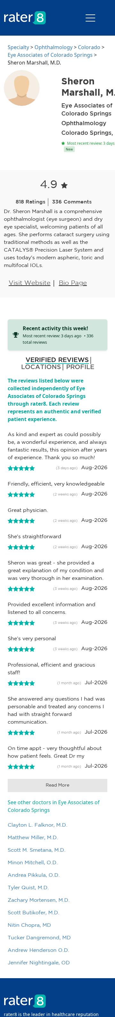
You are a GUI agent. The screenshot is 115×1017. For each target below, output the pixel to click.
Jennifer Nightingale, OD (39, 963)
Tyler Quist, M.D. (28, 887)
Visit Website (29, 283)
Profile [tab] (80, 367)
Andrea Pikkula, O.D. (34, 875)
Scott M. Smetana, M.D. (36, 850)
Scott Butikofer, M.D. (33, 912)
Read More (57, 785)
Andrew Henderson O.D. (38, 950)
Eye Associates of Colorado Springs (50, 54)
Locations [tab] (41, 367)
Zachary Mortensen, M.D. (39, 900)
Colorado (89, 47)
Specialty (18, 47)
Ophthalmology (53, 47)
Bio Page (73, 283)
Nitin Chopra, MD (29, 925)
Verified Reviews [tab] (57, 360)
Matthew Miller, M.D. (33, 837)
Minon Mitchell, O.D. (33, 862)
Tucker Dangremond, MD (39, 937)
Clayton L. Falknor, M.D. (37, 825)
